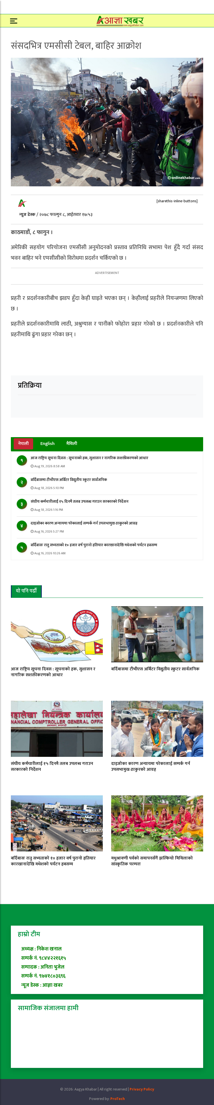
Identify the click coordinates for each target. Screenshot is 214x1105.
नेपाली (23, 443)
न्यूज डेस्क (28, 214)
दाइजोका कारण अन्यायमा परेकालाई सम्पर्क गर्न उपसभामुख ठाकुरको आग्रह (84, 523)
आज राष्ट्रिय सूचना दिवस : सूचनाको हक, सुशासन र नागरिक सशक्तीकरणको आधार (89, 458)
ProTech (117, 1099)
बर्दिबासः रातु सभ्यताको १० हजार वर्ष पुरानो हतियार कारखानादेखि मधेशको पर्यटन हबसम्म (94, 545)
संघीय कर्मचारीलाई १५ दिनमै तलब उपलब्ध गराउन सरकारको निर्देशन (79, 501)
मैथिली (71, 443)
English (47, 443)
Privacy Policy (142, 1089)
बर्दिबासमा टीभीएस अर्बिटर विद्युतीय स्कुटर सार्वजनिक (69, 479)
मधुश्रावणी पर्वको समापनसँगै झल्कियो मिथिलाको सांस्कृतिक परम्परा (152, 861)
